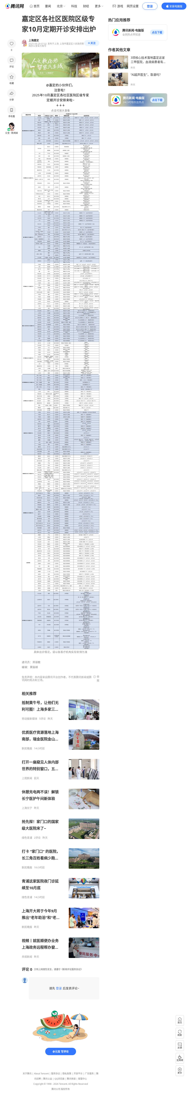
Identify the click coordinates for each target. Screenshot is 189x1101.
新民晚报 (27, 748)
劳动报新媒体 (29, 718)
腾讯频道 (71, 1078)
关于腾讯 (27, 1073)
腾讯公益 (47, 1078)
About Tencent (41, 1073)
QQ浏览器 (59, 1078)
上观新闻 (27, 778)
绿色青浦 (27, 837)
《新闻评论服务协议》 (72, 969)
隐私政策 (66, 1073)
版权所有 (65, 1089)
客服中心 (82, 1078)
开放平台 (78, 1073)
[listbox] (60, 824)
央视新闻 (27, 956)
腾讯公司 (55, 1089)
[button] (157, 32)
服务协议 (55, 1073)
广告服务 (89, 1073)
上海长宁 (27, 808)
